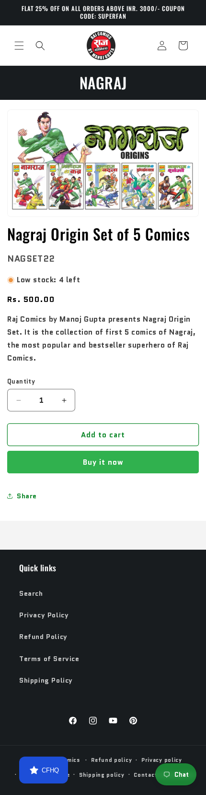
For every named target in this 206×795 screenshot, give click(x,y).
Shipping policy (102, 775)
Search (31, 593)
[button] (19, 45)
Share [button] (27, 496)
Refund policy (111, 760)
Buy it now (103, 462)
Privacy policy (161, 760)
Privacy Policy (44, 615)
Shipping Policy (46, 680)
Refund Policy (43, 636)
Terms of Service (49, 658)
